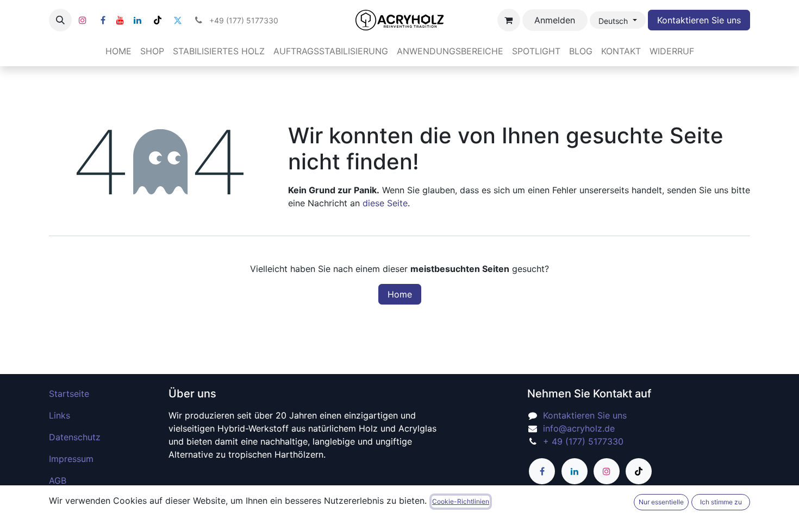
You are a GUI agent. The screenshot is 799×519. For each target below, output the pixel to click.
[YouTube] (120, 20)
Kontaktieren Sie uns (699, 20)
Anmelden (554, 20)
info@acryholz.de (579, 428)
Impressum (71, 458)
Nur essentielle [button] (661, 502)
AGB (57, 480)
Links (59, 415)
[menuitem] (118, 51)
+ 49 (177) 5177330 (583, 441)
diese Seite (385, 203)
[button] (60, 20)
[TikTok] (157, 20)
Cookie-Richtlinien (460, 501)
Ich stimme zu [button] (721, 502)
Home (400, 294)
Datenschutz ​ (76, 437)
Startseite (69, 393)
